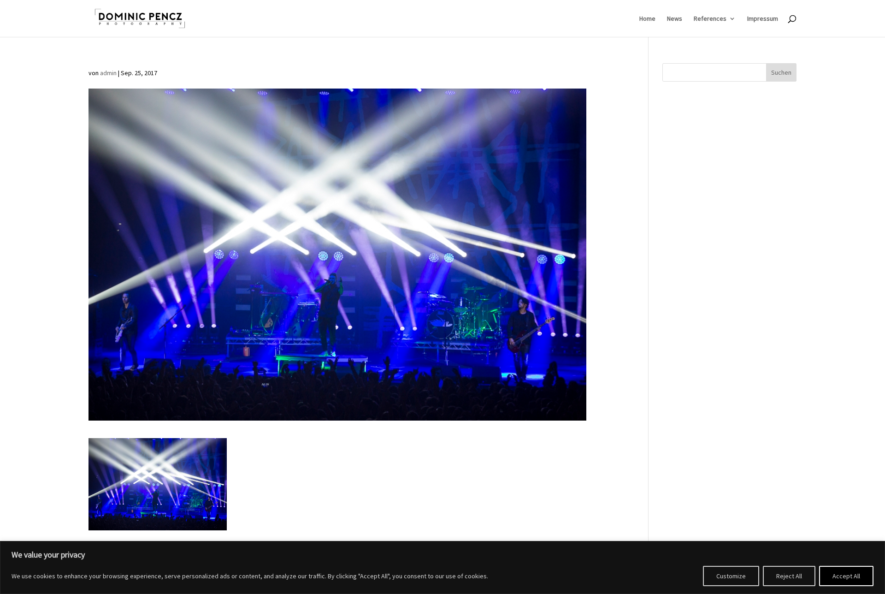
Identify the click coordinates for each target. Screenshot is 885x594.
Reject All (789, 576)
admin (108, 73)
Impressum (762, 19)
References (710, 19)
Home (647, 19)
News (674, 19)
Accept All (846, 576)
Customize (731, 576)
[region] (442, 567)
